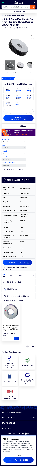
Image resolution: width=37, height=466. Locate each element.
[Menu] (3, 2)
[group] (18, 47)
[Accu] (18, 2)
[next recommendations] (33, 346)
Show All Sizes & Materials (14, 16)
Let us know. (7, 269)
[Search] (32, 7)
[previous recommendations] (27, 346)
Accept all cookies (18, 460)
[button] (32, 37)
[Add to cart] (16, 338)
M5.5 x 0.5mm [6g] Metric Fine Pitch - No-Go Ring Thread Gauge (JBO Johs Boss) (10, 328)
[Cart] (34, 2)
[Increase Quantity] (5, 111)
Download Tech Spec (16, 262)
